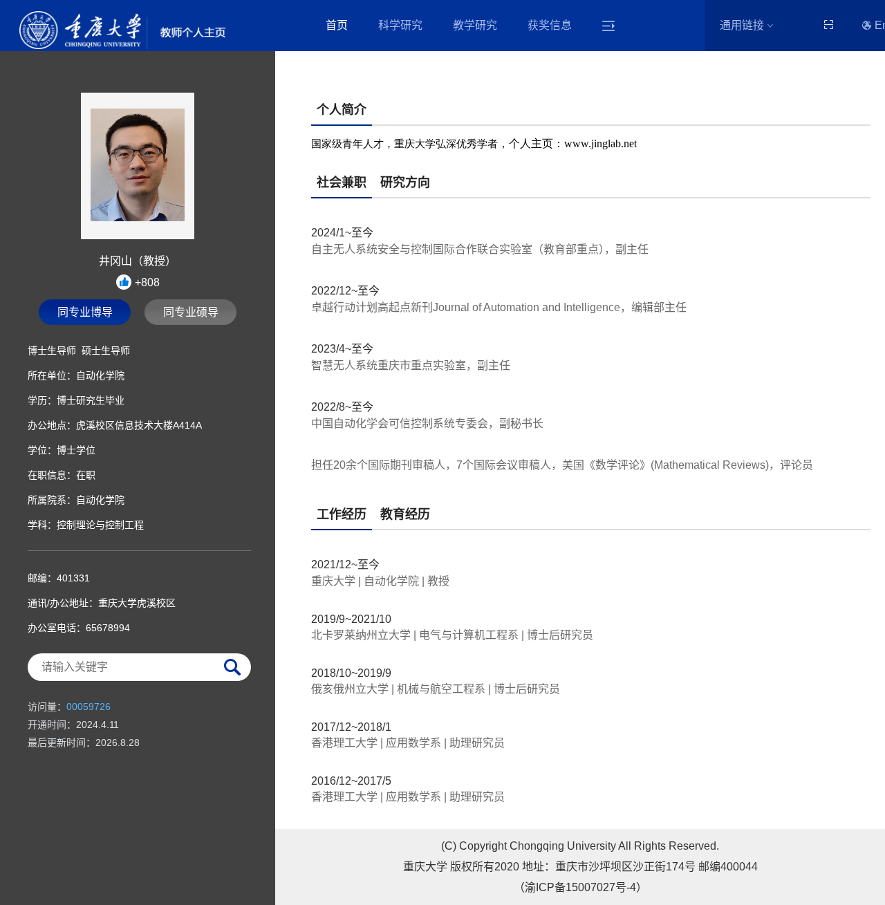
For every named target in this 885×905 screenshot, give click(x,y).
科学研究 (400, 25)
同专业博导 (85, 312)
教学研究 (475, 25)
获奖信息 (550, 25)
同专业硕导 (190, 312)
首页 (337, 25)
